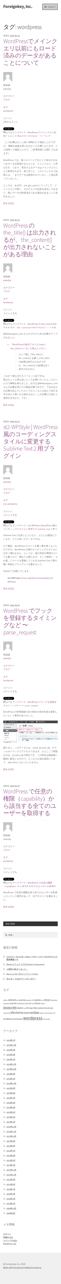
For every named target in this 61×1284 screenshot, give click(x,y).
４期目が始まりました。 (17, 969)
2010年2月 (10, 1199)
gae (11, 1003)
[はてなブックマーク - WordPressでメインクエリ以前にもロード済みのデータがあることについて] (30, 134)
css (42, 1000)
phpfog (19, 1012)
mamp (40, 1008)
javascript (10, 1007)
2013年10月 (11, 1083)
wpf (44, 1019)
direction (54, 1000)
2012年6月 (10, 1155)
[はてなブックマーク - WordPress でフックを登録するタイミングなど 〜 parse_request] (30, 704)
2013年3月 (10, 1112)
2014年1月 (10, 1079)
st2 (4, 503)
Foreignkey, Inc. (17, 6)
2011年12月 (11, 1170)
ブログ (6, 99)
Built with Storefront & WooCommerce (22, 1267)
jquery (20, 1007)
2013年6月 (10, 1103)
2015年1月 (10, 1059)
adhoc (5, 1000)
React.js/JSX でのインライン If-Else (22, 974)
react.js (42, 1013)
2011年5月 (10, 1184)
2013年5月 (10, 1107)
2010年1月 (10, 1203)
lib (27, 1008)
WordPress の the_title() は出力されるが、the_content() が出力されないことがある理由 (30, 240)
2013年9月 (10, 1088)
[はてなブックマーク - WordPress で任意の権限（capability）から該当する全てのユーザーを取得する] (30, 886)
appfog (22, 1000)
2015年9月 (10, 1050)
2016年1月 (10, 1040)
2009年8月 (10, 1213)
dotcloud (6, 1003)
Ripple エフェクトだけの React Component (25, 964)
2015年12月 (11, 1045)
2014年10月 (11, 1069)
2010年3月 (10, 1194)
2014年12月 (11, 1064)
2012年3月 (10, 1160)
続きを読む (9, 203)
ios (29, 1003)
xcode (48, 1019)
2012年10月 (11, 1136)
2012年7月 (10, 1151)
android (12, 999)
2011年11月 (11, 1175)
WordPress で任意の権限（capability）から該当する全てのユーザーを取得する (29, 802)
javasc (43, 1003)
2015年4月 (10, 1054)
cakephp (37, 1000)
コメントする (10, 313)
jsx (25, 1008)
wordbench (8, 1018)
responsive (49, 1013)
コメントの (10, 1240)
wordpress (8, 110)
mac (35, 1007)
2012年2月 (10, 1165)
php (13, 1012)
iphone (37, 1003)
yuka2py (7, 88)
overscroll (6, 1013)
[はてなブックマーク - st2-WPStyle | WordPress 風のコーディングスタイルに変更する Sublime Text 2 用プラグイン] (30, 529)
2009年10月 (11, 1208)
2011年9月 (10, 1179)
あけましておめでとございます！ (21, 979)
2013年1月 (10, 1122)
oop (51, 1008)
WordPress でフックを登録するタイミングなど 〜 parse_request (30, 621)
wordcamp (18, 1018)
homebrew (20, 1003)
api (17, 1000)
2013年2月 (10, 1117)
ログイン (7, 1234)
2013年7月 (10, 1098)
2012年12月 (11, 1127)
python (34, 1012)
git (15, 1003)
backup (28, 1000)
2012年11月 (11, 1131)
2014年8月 (10, 1074)
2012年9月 (10, 1141)
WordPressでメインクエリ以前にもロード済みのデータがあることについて (30, 51)
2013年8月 (10, 1093)
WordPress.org (9, 1243)
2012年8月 (10, 1146)
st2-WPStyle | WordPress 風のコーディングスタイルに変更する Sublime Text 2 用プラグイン (30, 441)
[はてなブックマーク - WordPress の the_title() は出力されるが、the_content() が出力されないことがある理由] (30, 327)
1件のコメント (10, 121)
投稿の (8, 1237)
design (47, 999)
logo (31, 1008)
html (26, 1003)
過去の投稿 (10, 924)
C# (32, 1000)
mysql (46, 1008)
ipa (32, 1003)
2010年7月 (10, 1189)
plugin (27, 1012)
